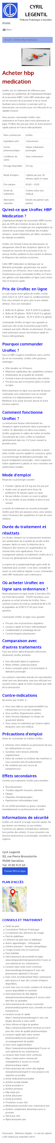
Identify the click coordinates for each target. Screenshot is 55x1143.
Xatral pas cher (13, 1116)
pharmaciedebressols (16, 1038)
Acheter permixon (14, 1088)
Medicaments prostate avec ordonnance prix (28, 1105)
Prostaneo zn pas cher (17, 1102)
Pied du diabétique (15, 936)
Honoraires (7, 1133)
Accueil (8, 39)
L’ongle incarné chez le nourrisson (22, 949)
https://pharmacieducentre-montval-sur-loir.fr (28, 1027)
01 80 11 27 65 (16, 865)
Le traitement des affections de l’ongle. (25, 933)
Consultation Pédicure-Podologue (22, 929)
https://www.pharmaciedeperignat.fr (24, 1048)
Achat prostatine (14, 1099)
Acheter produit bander (17, 1082)
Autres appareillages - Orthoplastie (23, 943)
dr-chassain (46, 987)
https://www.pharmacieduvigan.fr (22, 1017)
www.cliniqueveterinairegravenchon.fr (24, 960)
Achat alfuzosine (14, 1095)
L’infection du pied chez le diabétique (24, 939)
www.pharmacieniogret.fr (18, 1071)
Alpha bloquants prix (16, 1119)
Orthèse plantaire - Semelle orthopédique (26, 946)
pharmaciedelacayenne (17, 1007)
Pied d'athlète (12, 953)
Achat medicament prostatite (20, 1078)
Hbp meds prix (13, 1092)
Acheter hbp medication (25, 39)
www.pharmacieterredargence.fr (21, 997)
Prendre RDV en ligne (15, 871)
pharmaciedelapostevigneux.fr (20, 970)
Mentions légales (23, 1133)
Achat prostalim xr (15, 1085)
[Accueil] (10, 17)
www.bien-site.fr (27, 1136)
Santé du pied (12, 926)
